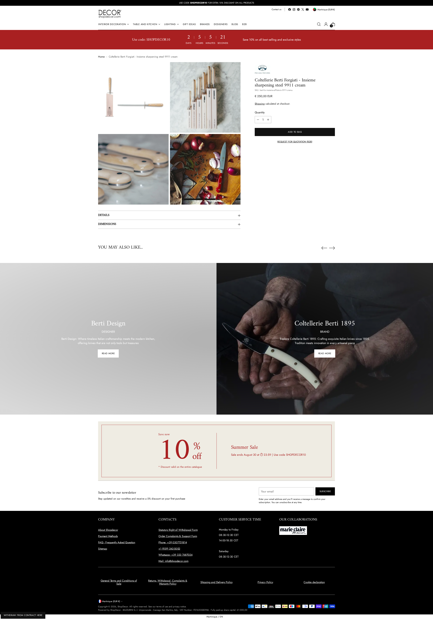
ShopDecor (123, 606)
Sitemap (102, 549)
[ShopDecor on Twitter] (302, 9)
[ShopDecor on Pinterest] (298, 9)
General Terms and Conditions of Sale (119, 582)
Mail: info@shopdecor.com (173, 561)
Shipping (260, 104)
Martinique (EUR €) (111, 601)
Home (101, 57)
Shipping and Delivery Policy (216, 582)
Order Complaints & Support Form (177, 536)
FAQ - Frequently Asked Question (116, 542)
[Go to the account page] (326, 24)
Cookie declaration (314, 582)
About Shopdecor (108, 530)
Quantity (260, 112)
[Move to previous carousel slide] (324, 248)
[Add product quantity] (268, 119)
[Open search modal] (318, 24)
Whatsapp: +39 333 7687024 (175, 555)
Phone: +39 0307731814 (172, 542)
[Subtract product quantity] (258, 119)
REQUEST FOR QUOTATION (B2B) (294, 141)
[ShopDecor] (110, 13)
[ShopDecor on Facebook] (289, 9)
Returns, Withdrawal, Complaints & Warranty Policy (167, 582)
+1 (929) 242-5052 (169, 549)
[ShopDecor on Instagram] (293, 9)
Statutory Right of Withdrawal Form (178, 530)
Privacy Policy (265, 582)
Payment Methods (108, 536)
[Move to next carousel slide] (332, 248)
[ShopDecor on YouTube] (307, 9)
